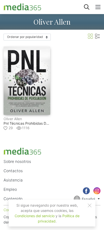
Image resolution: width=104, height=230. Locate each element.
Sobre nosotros (17, 161)
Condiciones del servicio (35, 216)
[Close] (89, 205)
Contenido (13, 198)
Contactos (13, 170)
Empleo (10, 189)
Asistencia (13, 180)
